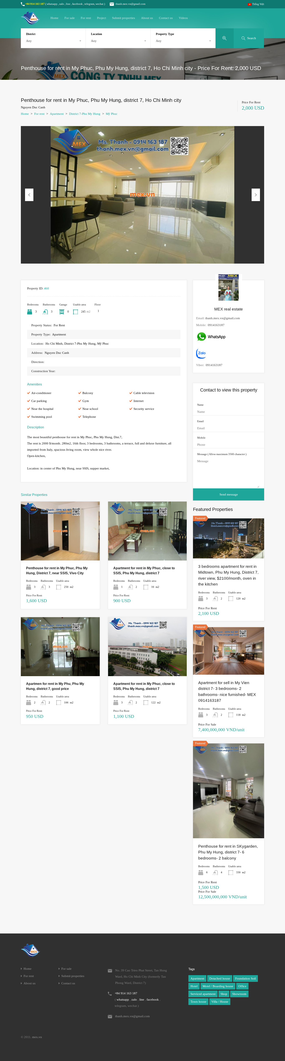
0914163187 (216, 325)
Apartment (57, 113)
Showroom (239, 994)
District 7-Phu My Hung (84, 113)
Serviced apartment (203, 994)
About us (147, 18)
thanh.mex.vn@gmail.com (130, 3)
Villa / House (219, 1001)
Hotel (194, 986)
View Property (60, 548)
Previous (29, 195)
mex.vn (37, 1037)
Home (54, 18)
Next (256, 195)
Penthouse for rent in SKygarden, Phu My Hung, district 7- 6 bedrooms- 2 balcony (228, 852)
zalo (61, 3)
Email (200, 421)
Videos (183, 18)
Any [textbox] (29, 41)
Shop (224, 994)
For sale (69, 18)
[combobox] (53, 41)
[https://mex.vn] (30, 22)
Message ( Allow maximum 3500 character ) (221, 454)
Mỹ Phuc (111, 113)
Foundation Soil (245, 978)
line (68, 3)
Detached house (219, 978)
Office (242, 986)
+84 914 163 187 (35, 3)
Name (200, 404)
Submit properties (123, 18)
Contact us (166, 18)
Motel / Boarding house (218, 986)
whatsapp (52, 3)
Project (101, 18)
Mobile (201, 437)
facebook (77, 3)
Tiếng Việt (258, 4)
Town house (198, 1001)
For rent (86, 18)
